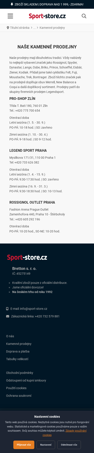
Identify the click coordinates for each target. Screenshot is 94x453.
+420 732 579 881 (47, 316)
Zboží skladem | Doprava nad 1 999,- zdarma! (49, 4)
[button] (84, 16)
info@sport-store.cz (33, 308)
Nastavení (45, 444)
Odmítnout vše (69, 444)
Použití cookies (16, 388)
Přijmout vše (24, 444)
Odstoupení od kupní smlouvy (26, 380)
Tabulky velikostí (17, 359)
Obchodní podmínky (19, 373)
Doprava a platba (18, 351)
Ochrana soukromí (18, 395)
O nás (10, 336)
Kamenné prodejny (18, 344)
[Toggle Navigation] (10, 16)
